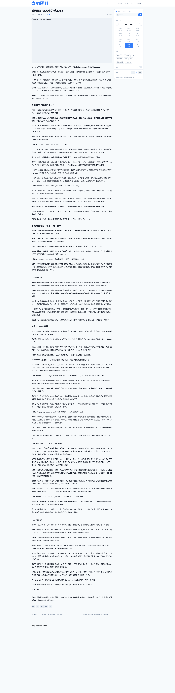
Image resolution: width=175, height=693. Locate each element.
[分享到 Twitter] (37, 606)
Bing (130, 11)
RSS (132, 3)
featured (128, 62)
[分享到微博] (33, 606)
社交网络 (119, 59)
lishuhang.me (130, 77)
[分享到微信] (46, 606)
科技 (118, 56)
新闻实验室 (120, 62)
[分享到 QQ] (41, 606)
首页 (108, 3)
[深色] (140, 72)
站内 (119, 11)
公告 (131, 59)
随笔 (126, 59)
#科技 (48, 15)
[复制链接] (50, 606)
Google (124, 11)
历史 (133, 56)
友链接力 (139, 3)
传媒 (127, 56)
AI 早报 (120, 3)
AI (123, 56)
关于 (113, 3)
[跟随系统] (136, 72)
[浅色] (133, 72)
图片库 (127, 3)
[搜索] (140, 14)
